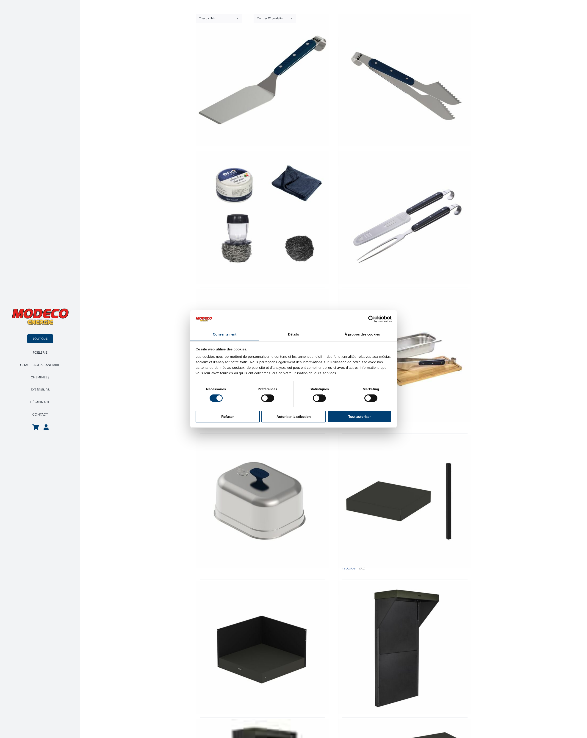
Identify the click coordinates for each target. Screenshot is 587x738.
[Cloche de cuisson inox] (262, 501)
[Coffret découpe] (404, 217)
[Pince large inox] (404, 79)
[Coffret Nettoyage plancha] (262, 217)
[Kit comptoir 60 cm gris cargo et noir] (404, 647)
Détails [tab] (293, 334)
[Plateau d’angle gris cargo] (262, 647)
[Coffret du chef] (404, 355)
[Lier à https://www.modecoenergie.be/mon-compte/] (46, 427)
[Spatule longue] (262, 79)
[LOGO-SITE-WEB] (40, 310)
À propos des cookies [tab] (362, 334)
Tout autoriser (359, 417)
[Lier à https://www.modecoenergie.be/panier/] (35, 427)
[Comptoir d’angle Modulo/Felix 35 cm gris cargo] (404, 501)
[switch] (267, 398)
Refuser (227, 417)
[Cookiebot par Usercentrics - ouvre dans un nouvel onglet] (372, 319)
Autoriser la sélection (294, 417)
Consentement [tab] (224, 334)
